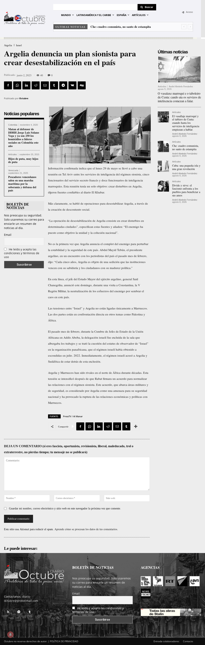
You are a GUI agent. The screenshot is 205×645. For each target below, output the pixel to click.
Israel (19, 45)
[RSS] (8, 612)
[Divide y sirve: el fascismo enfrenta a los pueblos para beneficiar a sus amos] (163, 186)
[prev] (183, 26)
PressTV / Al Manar (73, 416)
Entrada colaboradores (166, 641)
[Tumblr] (54, 85)
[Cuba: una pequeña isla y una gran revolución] (163, 166)
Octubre (23, 98)
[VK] (72, 85)
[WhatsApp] (17, 85)
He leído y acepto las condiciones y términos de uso (21, 253)
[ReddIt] (36, 85)
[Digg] (82, 85)
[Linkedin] (26, 85)
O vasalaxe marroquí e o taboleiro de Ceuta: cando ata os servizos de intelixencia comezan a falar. (179, 97)
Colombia (12, 125)
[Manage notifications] (10, 634)
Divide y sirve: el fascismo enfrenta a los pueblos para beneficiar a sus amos (186, 190)
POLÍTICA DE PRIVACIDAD (64, 641)
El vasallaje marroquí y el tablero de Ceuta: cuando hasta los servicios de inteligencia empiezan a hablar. (185, 122)
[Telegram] (63, 85)
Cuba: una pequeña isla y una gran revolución (120, 26)
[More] (136, 426)
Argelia (8, 45)
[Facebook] (8, 85)
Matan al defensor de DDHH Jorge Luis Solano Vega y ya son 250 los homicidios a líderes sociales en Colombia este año (23, 137)
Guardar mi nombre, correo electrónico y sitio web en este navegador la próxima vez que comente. (65, 508)
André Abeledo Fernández (181, 86)
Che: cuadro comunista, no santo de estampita (185, 147)
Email (7, 235)
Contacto (188, 641)
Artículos (12, 154)
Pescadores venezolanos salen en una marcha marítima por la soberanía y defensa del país (22, 183)
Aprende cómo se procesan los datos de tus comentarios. (86, 529)
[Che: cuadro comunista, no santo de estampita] (163, 146)
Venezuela (13, 170)
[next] (190, 26)
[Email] (45, 85)
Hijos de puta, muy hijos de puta (23, 160)
